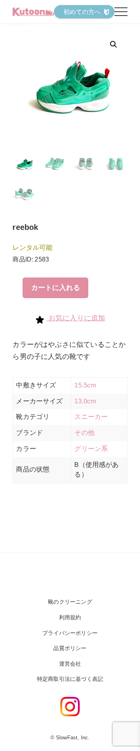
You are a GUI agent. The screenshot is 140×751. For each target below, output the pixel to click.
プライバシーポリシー (70, 633)
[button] (114, 44)
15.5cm (85, 385)
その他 (84, 432)
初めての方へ (82, 12)
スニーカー (91, 417)
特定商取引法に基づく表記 (70, 679)
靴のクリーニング (70, 602)
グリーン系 (91, 448)
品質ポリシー (69, 648)
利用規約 (70, 617)
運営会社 (70, 664)
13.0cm (85, 401)
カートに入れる (55, 288)
